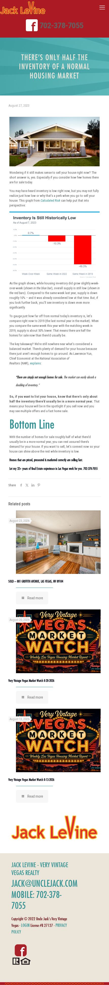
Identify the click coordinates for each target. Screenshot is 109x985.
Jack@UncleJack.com (44, 883)
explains (35, 363)
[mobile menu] (102, 7)
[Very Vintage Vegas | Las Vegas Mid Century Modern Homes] (22, 7)
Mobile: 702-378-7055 (36, 900)
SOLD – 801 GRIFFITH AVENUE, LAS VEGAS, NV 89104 (35, 581)
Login (25, 925)
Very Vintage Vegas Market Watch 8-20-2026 (31, 681)
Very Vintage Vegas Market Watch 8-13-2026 (31, 780)
